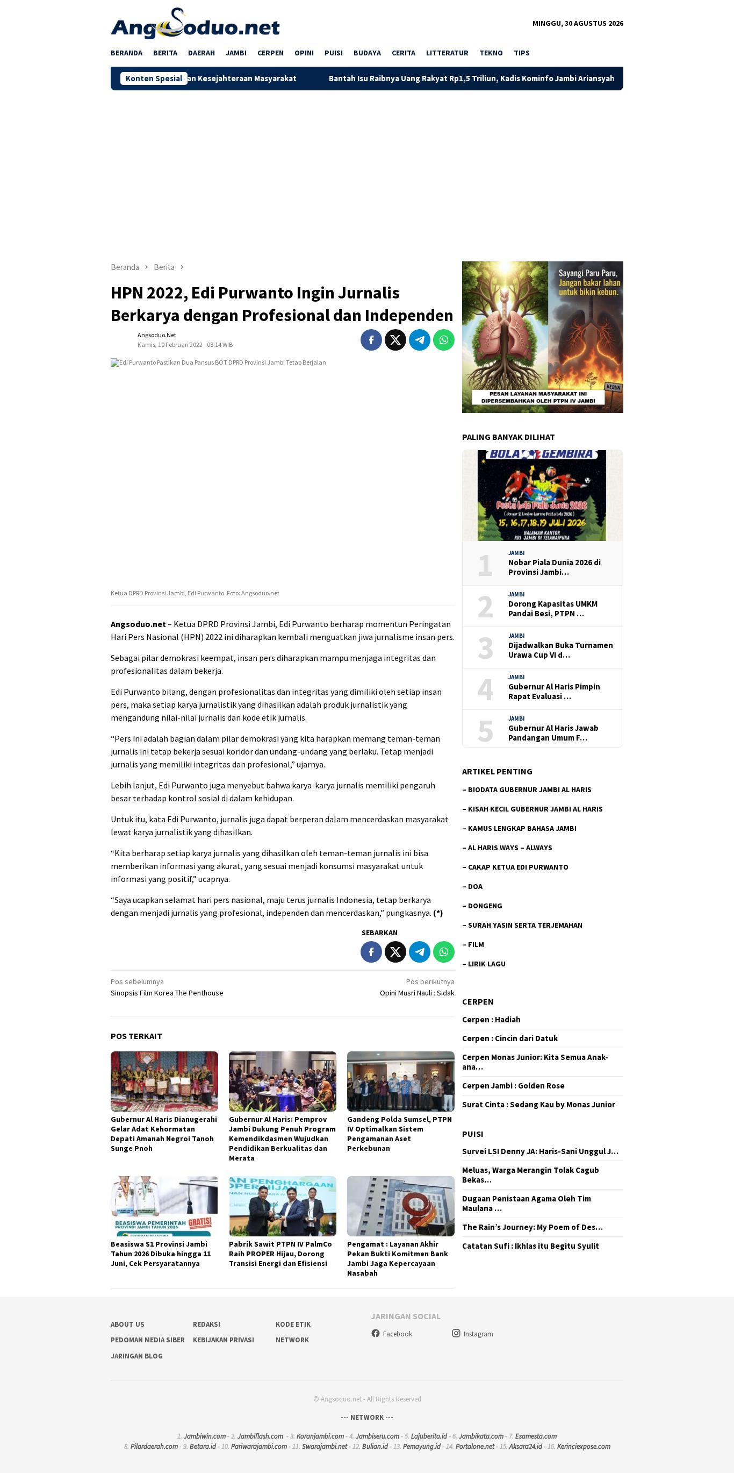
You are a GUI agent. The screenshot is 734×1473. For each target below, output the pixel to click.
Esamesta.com (536, 1436)
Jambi (516, 553)
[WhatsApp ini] (444, 340)
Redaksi (206, 1324)
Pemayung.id (422, 1446)
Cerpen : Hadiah (491, 1019)
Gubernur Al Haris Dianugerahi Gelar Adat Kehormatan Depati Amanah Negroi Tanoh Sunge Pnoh (164, 1133)
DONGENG (485, 905)
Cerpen (478, 1001)
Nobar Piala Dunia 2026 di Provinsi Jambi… (554, 567)
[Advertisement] (367, 171)
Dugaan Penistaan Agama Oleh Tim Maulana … (526, 1203)
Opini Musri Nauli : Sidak (417, 987)
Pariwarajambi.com (259, 1446)
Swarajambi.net (324, 1446)
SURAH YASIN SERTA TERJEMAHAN (525, 925)
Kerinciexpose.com (583, 1446)
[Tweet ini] (395, 340)
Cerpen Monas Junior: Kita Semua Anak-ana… (535, 1062)
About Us (128, 1324)
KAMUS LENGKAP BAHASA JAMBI (522, 828)
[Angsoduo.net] (195, 22)
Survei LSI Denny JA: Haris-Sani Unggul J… (540, 1151)
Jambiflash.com (260, 1436)
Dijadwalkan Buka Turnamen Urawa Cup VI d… (560, 650)
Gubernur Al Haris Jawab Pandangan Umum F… (553, 733)
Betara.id (203, 1446)
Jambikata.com (481, 1436)
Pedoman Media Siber (148, 1339)
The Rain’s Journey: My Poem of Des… (532, 1227)
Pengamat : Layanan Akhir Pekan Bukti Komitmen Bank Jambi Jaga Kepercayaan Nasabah (397, 1258)
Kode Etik (293, 1324)
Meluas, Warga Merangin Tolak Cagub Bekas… (530, 1175)
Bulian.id (375, 1446)
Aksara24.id (525, 1446)
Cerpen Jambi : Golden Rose (513, 1086)
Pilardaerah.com (154, 1446)
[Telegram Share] (419, 340)
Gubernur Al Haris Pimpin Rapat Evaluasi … (554, 691)
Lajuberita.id (429, 1436)
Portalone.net (475, 1446)
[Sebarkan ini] (371, 340)
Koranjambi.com (320, 1436)
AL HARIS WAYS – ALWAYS (510, 847)
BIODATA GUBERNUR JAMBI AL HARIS (530, 789)
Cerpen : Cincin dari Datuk (510, 1038)
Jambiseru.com (377, 1436)
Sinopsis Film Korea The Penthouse (167, 987)
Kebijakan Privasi (223, 1339)
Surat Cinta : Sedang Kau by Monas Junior (538, 1104)
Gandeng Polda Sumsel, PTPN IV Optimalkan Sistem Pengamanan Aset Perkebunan (399, 1133)
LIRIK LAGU (487, 964)
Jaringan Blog (137, 1356)
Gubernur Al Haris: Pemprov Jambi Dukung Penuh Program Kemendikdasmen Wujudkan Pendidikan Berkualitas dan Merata (282, 1138)
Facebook (397, 1334)
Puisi (473, 1133)
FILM (476, 944)
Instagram (478, 1334)
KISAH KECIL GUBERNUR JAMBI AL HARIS (535, 809)
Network (292, 1339)
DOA (475, 886)
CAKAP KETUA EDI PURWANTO (518, 867)
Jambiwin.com (205, 1436)
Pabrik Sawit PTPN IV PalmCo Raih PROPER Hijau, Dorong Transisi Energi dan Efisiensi (280, 1253)
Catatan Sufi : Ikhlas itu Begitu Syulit (530, 1246)
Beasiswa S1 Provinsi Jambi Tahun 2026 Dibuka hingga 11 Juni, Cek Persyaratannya (161, 1253)
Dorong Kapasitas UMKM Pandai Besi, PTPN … (553, 608)
